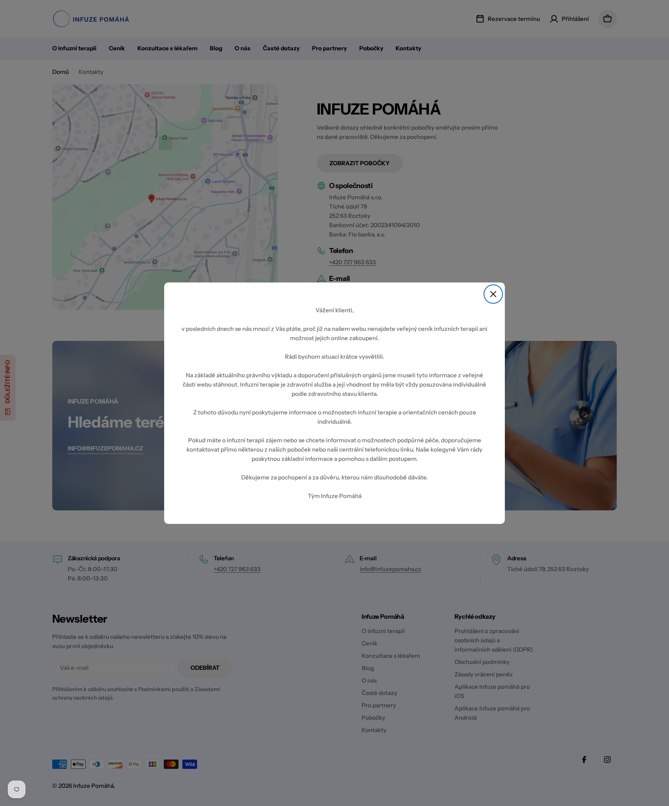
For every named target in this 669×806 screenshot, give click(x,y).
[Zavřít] (493, 294)
